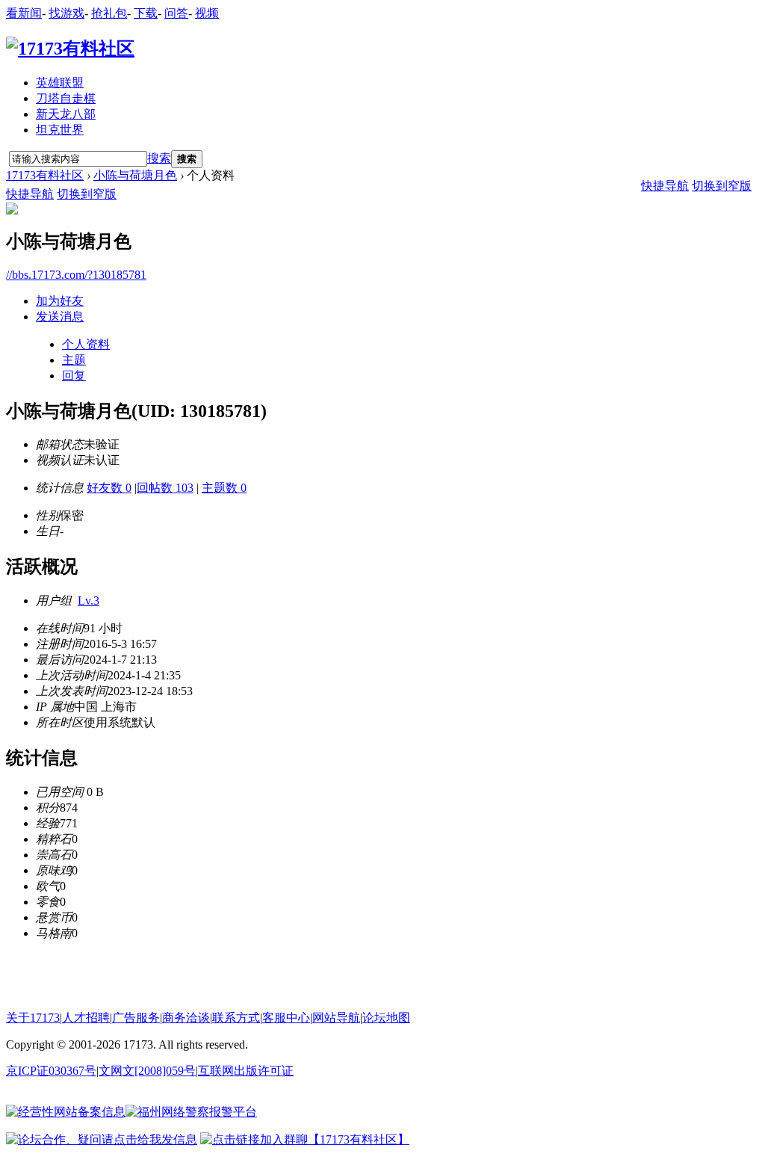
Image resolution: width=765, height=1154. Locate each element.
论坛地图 (386, 1017)
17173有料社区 (45, 175)
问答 (176, 13)
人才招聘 (86, 1017)
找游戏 (66, 13)
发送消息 (60, 316)
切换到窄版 (87, 194)
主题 (74, 360)
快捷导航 (30, 194)
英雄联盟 (60, 82)
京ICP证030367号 (51, 1070)
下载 (146, 13)
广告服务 (136, 1017)
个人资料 (86, 344)
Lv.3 (88, 600)
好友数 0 (109, 487)
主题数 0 (224, 487)
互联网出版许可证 (246, 1070)
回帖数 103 (165, 487)
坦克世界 (60, 129)
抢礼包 (109, 13)
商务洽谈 (186, 1017)
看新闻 (24, 13)
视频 (207, 13)
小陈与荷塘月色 (135, 175)
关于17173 (33, 1017)
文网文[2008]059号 (147, 1070)
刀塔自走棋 (66, 98)
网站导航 (336, 1017)
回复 (74, 375)
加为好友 (60, 300)
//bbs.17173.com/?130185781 (76, 274)
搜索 (159, 158)
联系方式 (236, 1017)
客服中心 (286, 1017)
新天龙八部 (66, 114)
